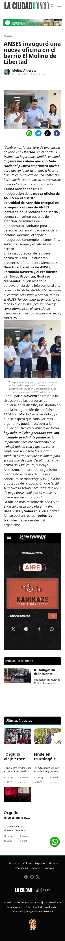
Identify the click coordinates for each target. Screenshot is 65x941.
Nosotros (14, 863)
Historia (53, 863)
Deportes (40, 863)
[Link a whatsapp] (55, 840)
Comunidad (21, 868)
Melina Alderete (24, 70)
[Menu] (59, 5)
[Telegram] (38, 133)
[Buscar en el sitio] (52, 6)
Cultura (27, 863)
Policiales (49, 868)
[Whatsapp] (29, 133)
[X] (47, 133)
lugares (36, 868)
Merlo (8, 36)
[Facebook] (57, 133)
